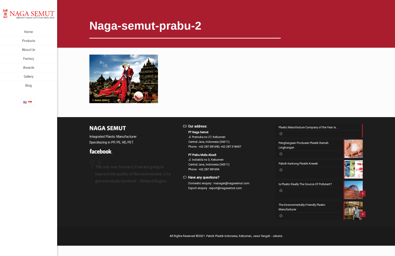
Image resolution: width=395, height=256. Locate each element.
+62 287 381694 (209, 169)
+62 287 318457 (231, 146)
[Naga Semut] (28, 13)
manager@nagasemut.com (231, 183)
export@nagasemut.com (225, 188)
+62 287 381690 (209, 146)
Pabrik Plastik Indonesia (222, 236)
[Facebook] (100, 152)
